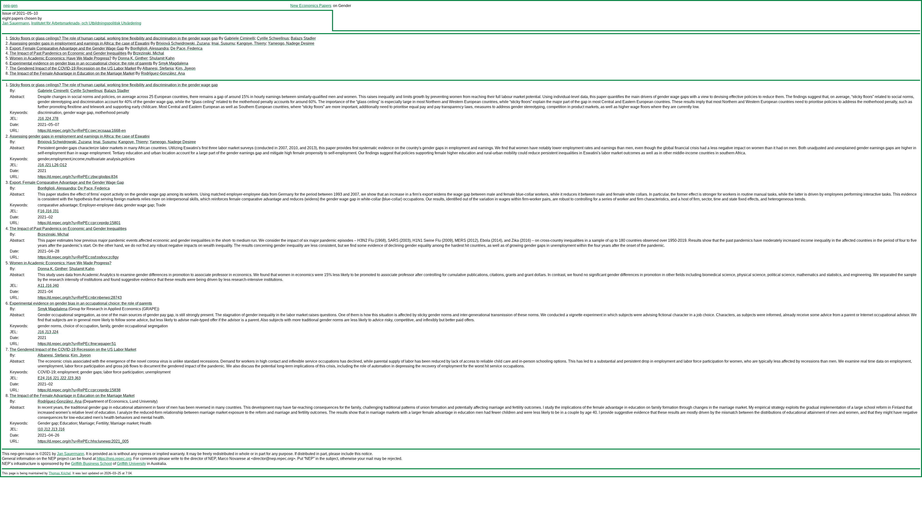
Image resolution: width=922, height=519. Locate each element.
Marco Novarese (232, 459)
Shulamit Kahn (162, 58)
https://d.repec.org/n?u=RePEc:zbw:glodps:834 (78, 177)
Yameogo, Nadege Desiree (291, 43)
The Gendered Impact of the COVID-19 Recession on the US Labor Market (73, 68)
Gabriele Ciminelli (239, 38)
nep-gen (10, 6)
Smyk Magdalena (173, 63)
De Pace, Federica (186, 48)
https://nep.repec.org (114, 459)
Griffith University (131, 464)
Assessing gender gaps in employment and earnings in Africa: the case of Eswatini (80, 43)
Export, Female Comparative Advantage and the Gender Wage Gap (67, 48)
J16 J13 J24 (48, 332)
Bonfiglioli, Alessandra (149, 48)
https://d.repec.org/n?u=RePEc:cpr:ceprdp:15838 (79, 390)
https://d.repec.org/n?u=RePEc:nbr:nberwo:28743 (80, 298)
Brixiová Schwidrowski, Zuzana (183, 43)
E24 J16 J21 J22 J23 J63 (59, 378)
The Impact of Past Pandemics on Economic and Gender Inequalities (68, 53)
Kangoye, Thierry (251, 43)
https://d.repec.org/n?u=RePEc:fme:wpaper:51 (77, 344)
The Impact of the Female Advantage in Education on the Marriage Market (72, 73)
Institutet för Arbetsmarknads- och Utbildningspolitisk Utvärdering (86, 23)
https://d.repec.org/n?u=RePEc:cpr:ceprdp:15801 (79, 223)
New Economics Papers (310, 6)
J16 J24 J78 (48, 119)
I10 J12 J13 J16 (51, 429)
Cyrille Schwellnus (273, 38)
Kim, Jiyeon (185, 68)
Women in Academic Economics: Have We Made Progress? (60, 58)
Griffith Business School (91, 464)
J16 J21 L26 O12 (52, 165)
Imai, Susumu (223, 43)
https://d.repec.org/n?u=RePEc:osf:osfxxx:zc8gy (78, 257)
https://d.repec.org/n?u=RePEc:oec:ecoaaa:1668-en (82, 131)
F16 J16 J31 (48, 211)
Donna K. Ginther (132, 58)
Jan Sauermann (15, 23)
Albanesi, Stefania (158, 68)
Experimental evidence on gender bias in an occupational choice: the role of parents (81, 63)
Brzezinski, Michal (148, 53)
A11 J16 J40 (48, 286)
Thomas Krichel (60, 473)
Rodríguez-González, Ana (163, 73)
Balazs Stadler (303, 38)
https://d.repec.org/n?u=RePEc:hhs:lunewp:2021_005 (83, 441)
